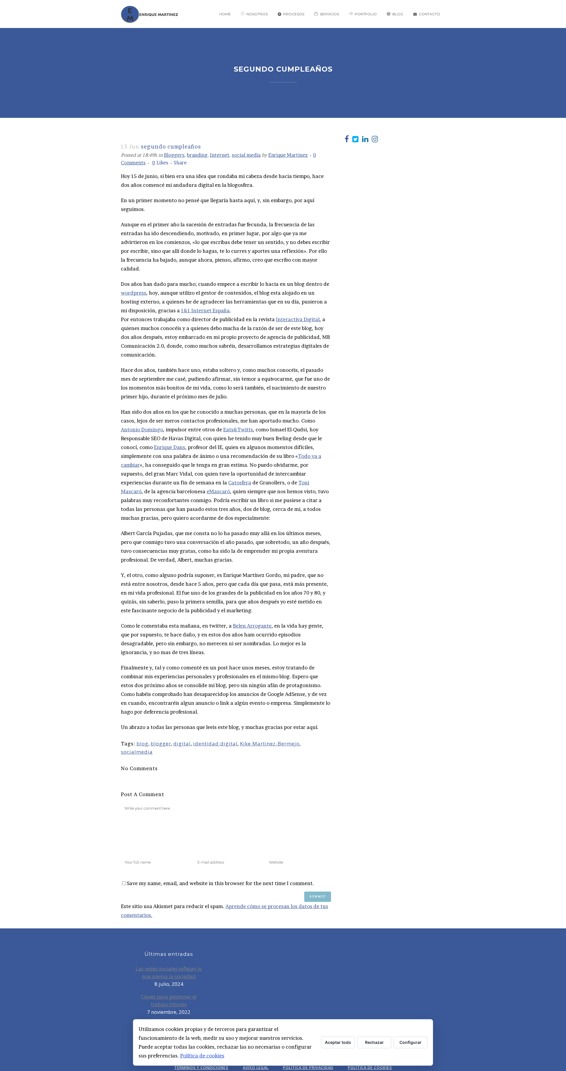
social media (246, 155)
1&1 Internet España (205, 310)
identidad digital (215, 743)
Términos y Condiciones (201, 1067)
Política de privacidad (308, 1067)
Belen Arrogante (252, 626)
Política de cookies (202, 1055)
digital (182, 743)
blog (142, 743)
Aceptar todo (338, 1042)
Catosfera (239, 482)
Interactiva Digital (298, 319)
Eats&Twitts (238, 429)
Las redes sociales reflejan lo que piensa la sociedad (169, 972)
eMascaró (218, 491)
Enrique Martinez (288, 155)
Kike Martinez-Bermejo (270, 743)
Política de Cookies (370, 1067)
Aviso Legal (256, 1067)
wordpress (133, 293)
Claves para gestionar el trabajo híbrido (169, 1000)
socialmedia (137, 751)
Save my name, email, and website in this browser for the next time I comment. (220, 883)
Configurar (410, 1042)
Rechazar (374, 1042)
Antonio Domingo (142, 429)
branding (197, 155)
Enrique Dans (169, 447)
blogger (161, 743)
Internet (219, 155)
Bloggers (174, 155)
